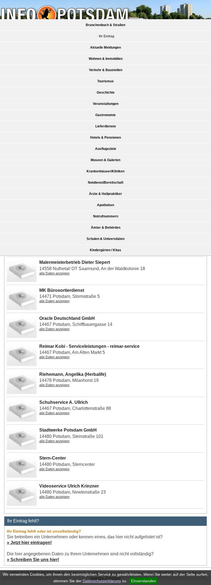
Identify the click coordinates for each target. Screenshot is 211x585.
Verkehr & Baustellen (105, 70)
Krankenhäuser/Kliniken (105, 171)
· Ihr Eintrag (105, 36)
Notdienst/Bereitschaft (105, 182)
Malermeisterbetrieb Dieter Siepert (74, 262)
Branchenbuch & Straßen (105, 25)
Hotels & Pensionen (105, 137)
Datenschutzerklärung (102, 581)
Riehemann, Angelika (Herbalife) (72, 374)
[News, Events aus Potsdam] (64, 15)
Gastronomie (105, 115)
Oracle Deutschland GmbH (67, 318)
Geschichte (106, 92)
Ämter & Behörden (105, 227)
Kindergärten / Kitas (105, 250)
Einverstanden (143, 581)
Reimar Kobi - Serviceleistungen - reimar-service (89, 346)
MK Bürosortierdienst (61, 290)
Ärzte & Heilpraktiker (105, 194)
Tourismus (105, 81)
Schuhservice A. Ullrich (63, 402)
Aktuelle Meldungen (105, 47)
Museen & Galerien (105, 160)
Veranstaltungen (105, 104)
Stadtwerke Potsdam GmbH (68, 430)
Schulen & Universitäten (105, 239)
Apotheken (105, 205)
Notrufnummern (105, 216)
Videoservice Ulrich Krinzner (69, 486)
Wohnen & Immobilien (106, 59)
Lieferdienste (105, 126)
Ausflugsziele (105, 149)
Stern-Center (52, 458)
